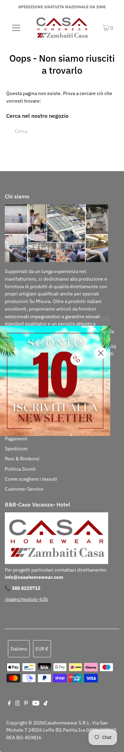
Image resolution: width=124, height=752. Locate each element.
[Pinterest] (26, 704)
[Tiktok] (45, 704)
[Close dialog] (101, 353)
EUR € (42, 649)
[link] (55, 381)
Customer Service (24, 489)
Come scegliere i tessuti (31, 479)
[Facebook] (9, 704)
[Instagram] (17, 704)
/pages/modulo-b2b (26, 599)
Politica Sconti (20, 469)
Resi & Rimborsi (22, 459)
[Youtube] (36, 704)
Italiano (18, 649)
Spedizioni (16, 449)
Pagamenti (16, 439)
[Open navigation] (16, 27)
